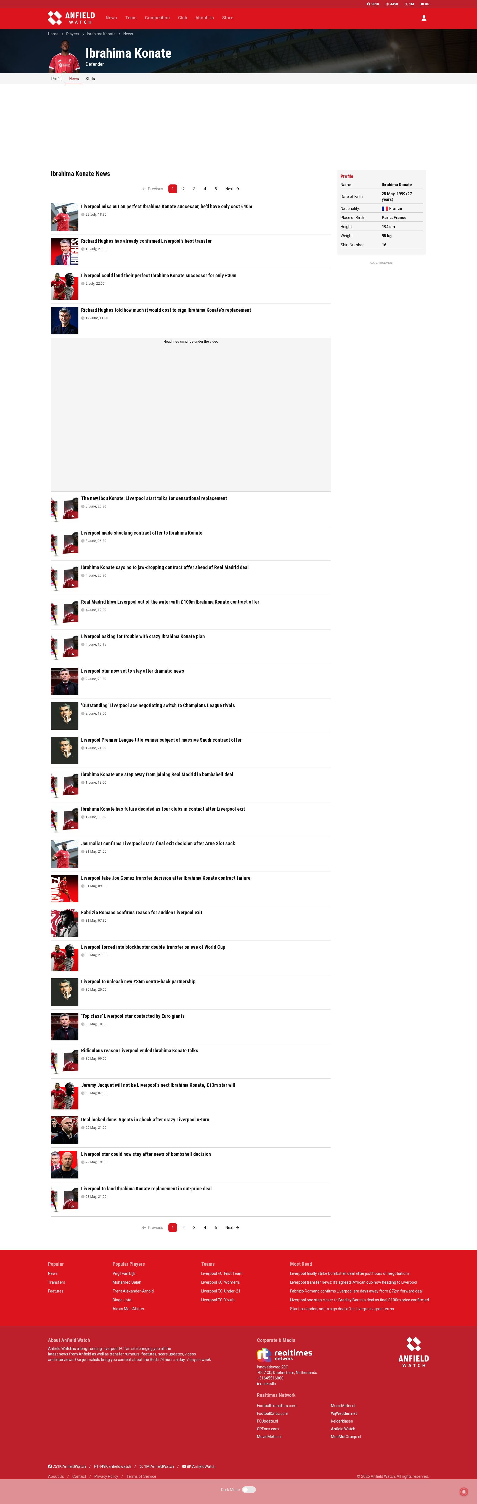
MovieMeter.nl (269, 1436)
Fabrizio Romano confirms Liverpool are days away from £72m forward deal (356, 1291)
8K (427, 4)
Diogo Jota (122, 1300)
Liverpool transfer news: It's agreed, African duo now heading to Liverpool (353, 1282)
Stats (90, 78)
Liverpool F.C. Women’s (220, 1282)
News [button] (111, 17)
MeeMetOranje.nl (346, 1436)
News (128, 34)
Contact (79, 1476)
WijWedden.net (344, 1413)
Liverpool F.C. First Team (222, 1273)
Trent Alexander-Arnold (133, 1291)
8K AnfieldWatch (201, 1466)
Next (230, 189)
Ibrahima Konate (101, 34)
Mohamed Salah (127, 1282)
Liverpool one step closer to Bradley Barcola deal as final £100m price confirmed (359, 1300)
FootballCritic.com (272, 1413)
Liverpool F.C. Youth (218, 1300)
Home (53, 34)
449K (394, 4)
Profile (57, 78)
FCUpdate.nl (267, 1421)
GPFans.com (268, 1429)
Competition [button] (157, 17)
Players (72, 34)
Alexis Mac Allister (128, 1309)
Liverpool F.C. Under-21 (220, 1291)
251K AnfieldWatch (69, 1466)
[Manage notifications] (464, 1491)
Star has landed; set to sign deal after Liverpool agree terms (342, 1309)
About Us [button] (204, 17)
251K (375, 4)
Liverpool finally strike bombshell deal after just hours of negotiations (350, 1273)
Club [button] (182, 17)
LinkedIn (268, 1383)
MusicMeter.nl (343, 1405)
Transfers (56, 1282)
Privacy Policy (106, 1476)
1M (411, 4)
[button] (424, 18)
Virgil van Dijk (124, 1273)
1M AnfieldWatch (158, 1466)
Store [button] (227, 17)
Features (55, 1291)
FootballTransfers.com (276, 1405)
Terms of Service (141, 1476)
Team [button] (131, 17)
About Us (56, 1476)
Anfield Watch (343, 1429)
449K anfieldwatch (114, 1466)
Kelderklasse (342, 1421)
